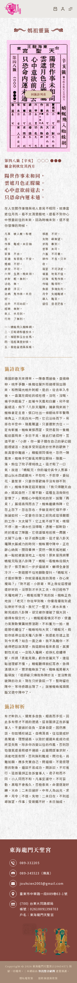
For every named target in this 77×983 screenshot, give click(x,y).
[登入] (63, 9)
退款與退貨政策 (47, 978)
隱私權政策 (26, 978)
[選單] (70, 9)
